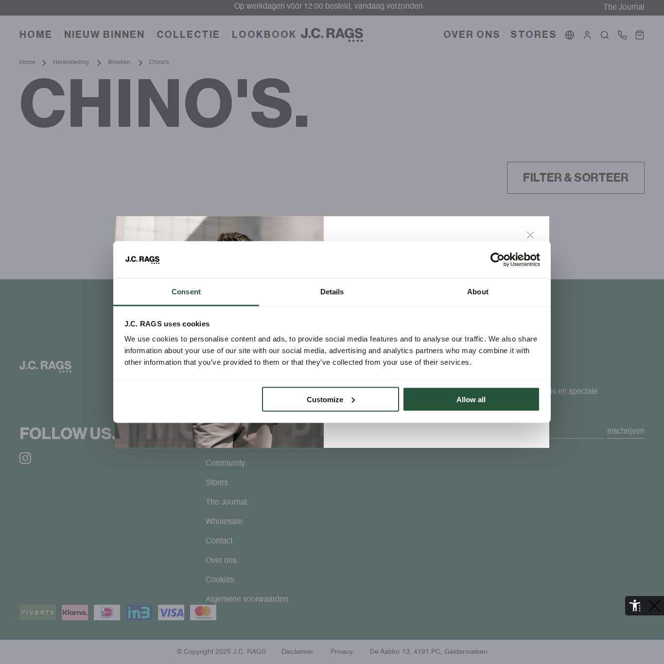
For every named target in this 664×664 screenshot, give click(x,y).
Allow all (471, 399)
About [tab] (478, 292)
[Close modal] (530, 235)
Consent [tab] (186, 292)
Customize (325, 399)
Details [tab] (332, 292)
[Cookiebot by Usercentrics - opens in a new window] (497, 260)
